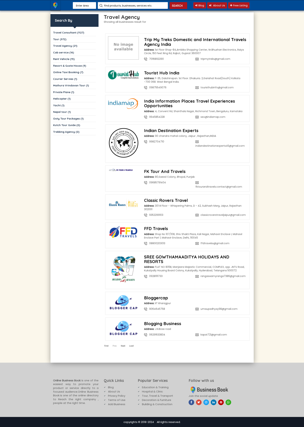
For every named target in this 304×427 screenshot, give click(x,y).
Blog (201, 5)
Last (131, 345)
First (106, 345)
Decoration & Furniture (156, 400)
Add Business (116, 404)
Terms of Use (116, 400)
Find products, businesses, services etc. (128, 5)
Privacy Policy (116, 396)
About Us (218, 5)
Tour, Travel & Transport (157, 396)
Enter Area (82, 5)
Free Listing (240, 5)
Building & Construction (157, 404)
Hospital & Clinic (152, 391)
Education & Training (155, 387)
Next (123, 345)
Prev (115, 345)
